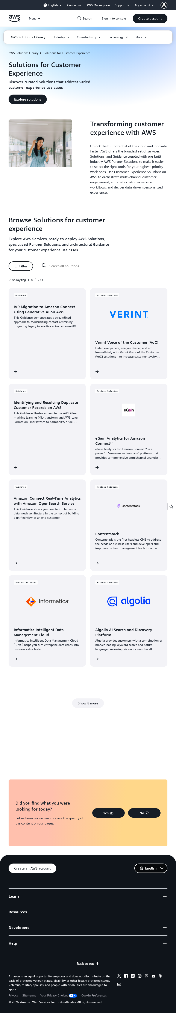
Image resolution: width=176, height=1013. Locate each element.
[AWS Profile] (164, 5)
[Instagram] (139, 976)
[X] (119, 976)
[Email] (119, 985)
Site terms (29, 995)
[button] (150, 18)
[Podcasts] (160, 976)
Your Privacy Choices (54, 995)
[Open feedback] (171, 506)
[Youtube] (153, 976)
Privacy (13, 995)
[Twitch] (146, 976)
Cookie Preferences (94, 995)
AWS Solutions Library (23, 53)
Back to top (85, 963)
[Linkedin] (133, 976)
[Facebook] (126, 976)
